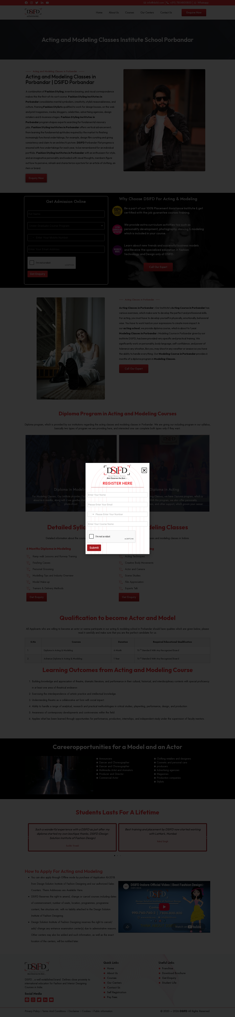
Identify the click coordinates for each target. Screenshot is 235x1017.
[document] (117, 508)
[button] (144, 470)
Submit (94, 547)
